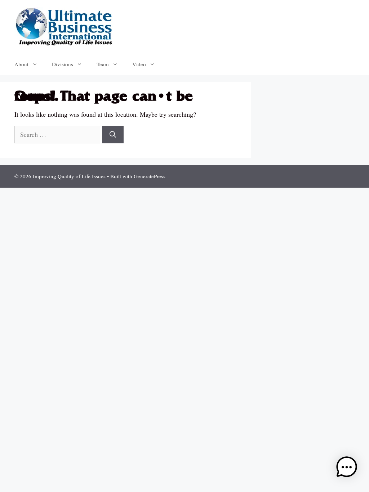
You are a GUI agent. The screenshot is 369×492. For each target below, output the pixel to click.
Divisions (62, 64)
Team (103, 64)
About (21, 64)
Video (139, 64)
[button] (346, 468)
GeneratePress (149, 176)
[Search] (113, 134)
